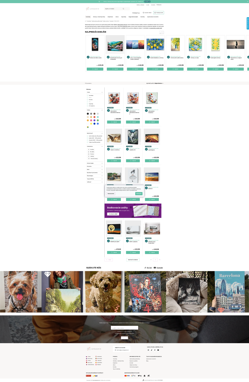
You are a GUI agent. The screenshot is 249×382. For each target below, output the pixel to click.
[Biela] (88, 124)
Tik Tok (149, 268)
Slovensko (90, 358)
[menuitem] (88, 16)
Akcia (90, 97)
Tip (89, 101)
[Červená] (94, 117)
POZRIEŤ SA (147, 1)
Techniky (115, 359)
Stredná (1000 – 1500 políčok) (95, 140)
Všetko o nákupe (140, 4)
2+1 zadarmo (92, 105)
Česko (89, 356)
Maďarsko (99, 356)
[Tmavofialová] (94, 120)
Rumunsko (99, 358)
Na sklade (91, 95)
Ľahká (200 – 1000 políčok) (95, 138)
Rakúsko (99, 364)
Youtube (160, 268)
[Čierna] (88, 114)
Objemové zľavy (133, 365)
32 (159, 259)
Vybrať (96, 69)
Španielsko (99, 362)
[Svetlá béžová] (88, 117)
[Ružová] (91, 120)
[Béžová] (91, 117)
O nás (147, 4)
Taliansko (99, 360)
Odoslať (124, 338)
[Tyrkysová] (98, 117)
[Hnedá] (94, 114)
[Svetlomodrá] (98, 124)
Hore (110, 259)
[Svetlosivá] (98, 114)
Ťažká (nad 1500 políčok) (94, 142)
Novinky (114, 367)
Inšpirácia (115, 363)
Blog (147, 361)
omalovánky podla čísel (156, 28)
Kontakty (153, 4)
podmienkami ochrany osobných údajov (124, 333)
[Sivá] (91, 114)
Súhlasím (139, 193)
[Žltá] (91, 124)
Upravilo (159, 380)
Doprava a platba (133, 361)
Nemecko (90, 362)
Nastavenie (111, 193)
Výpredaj (91, 103)
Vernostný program (134, 367)
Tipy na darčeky (116, 369)
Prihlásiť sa (136, 13)
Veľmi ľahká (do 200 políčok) (95, 136)
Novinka (91, 99)
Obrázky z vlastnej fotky (118, 361)
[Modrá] (94, 124)
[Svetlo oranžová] (88, 120)
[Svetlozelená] (98, 120)
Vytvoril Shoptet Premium (149, 380)
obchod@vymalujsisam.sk (123, 350)
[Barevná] (88, 127)
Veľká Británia (91, 364)
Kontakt (131, 363)
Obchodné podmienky (135, 359)
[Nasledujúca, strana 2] (155, 259)
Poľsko (89, 360)
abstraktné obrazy (122, 24)
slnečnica (125, 26)
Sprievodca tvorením (151, 359)
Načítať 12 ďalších (133, 259)
